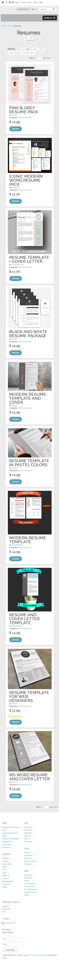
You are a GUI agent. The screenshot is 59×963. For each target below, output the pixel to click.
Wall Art (27, 836)
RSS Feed (10, 923)
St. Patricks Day (30, 889)
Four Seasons (30, 884)
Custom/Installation (10, 839)
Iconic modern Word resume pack (26, 180)
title (41, 49)
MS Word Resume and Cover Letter (29, 776)
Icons (4, 830)
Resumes (26, 118)
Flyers (26, 839)
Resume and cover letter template (24, 618)
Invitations (28, 833)
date (35, 49)
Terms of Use (36, 955)
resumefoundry (18, 265)
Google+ (13, 2)
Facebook (6, 2)
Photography (7, 881)
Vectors (5, 878)
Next (49, 58)
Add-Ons (6, 884)
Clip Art (5, 861)
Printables (28, 830)
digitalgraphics (17, 545)
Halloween (29, 886)
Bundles (27, 875)
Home (3, 26)
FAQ (4, 912)
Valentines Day (30, 892)
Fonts (4, 867)
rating (11, 53)
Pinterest (9, 2)
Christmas (28, 878)
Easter (27, 881)
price (19, 53)
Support (5, 906)
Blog (4, 958)
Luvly (44, 955)
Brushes (5, 858)
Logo (4, 873)
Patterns (5, 875)
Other (4, 836)
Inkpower (15, 187)
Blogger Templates (10, 827)
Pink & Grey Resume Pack (23, 109)
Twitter (2, 2)
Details (15, 128)
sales (28, 49)
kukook (14, 115)
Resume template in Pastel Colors (29, 462)
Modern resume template (27, 539)
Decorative (7, 864)
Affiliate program (23, 955)
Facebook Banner (10, 833)
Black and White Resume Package (28, 333)
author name (29, 53)
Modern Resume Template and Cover (27, 398)
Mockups (6, 847)
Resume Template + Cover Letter (29, 259)
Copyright (6, 909)
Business (28, 827)
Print (9, 26)
